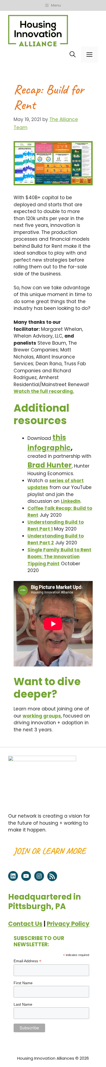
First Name (23, 983)
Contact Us (25, 924)
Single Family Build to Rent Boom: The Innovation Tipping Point (59, 557)
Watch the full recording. (44, 391)
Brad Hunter (49, 465)
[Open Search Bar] (72, 54)
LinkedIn (70, 501)
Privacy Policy (68, 924)
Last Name (23, 1004)
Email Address (27, 961)
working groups (42, 716)
